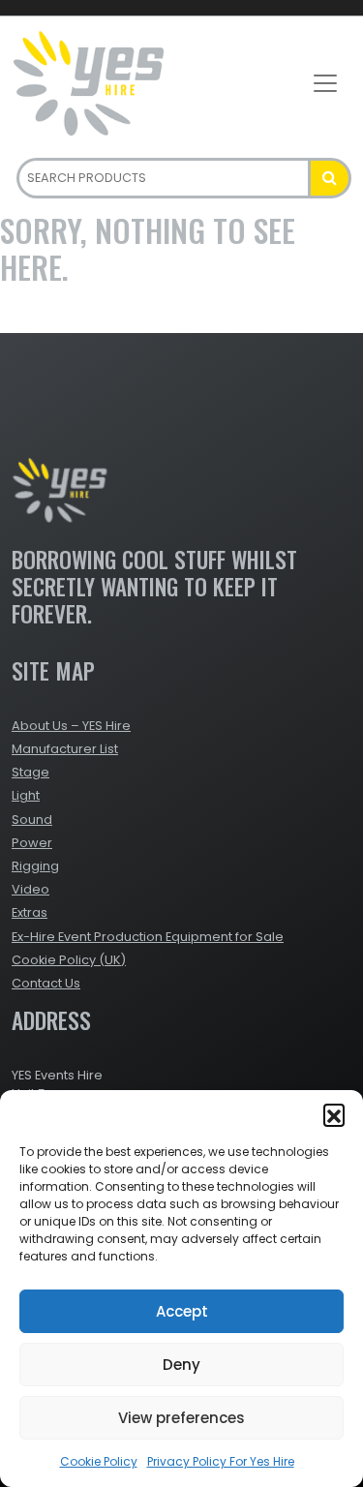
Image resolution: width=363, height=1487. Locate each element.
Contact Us (46, 983)
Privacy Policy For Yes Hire (220, 1461)
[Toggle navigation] (325, 83)
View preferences (181, 1418)
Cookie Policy (98, 1461)
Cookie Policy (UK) (69, 960)
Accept (182, 1311)
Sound (32, 819)
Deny (181, 1364)
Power (32, 843)
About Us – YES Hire (71, 725)
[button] (334, 1114)
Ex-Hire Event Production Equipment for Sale (148, 936)
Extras (29, 912)
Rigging (35, 866)
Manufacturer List (65, 749)
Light (26, 795)
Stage (30, 772)
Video (30, 889)
